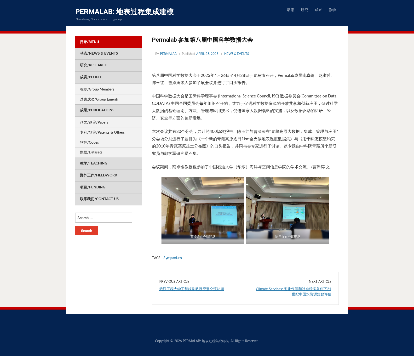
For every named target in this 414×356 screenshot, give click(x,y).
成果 (318, 10)
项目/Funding (92, 187)
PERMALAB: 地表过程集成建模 (124, 11)
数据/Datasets (91, 152)
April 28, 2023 (207, 54)
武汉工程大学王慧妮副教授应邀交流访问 (191, 289)
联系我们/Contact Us (99, 199)
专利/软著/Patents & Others (102, 132)
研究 (304, 10)
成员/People (91, 77)
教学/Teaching (93, 163)
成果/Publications (97, 110)
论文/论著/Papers (94, 122)
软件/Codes (89, 142)
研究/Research (94, 65)
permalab (168, 54)
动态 (290, 10)
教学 (332, 10)
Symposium (172, 258)
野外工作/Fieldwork (98, 175)
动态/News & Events (99, 53)
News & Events (236, 54)
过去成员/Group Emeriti (99, 99)
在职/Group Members (97, 89)
